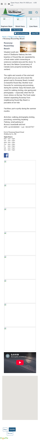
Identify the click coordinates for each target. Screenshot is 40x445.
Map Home (5, 30)
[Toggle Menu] (30, 12)
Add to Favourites (22, 33)
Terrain (10, 433)
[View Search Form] (36, 12)
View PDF (35, 33)
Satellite (12, 429)
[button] (20, 396)
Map (5, 429)
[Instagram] (5, 4)
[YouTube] (9, 4)
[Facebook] (2, 4)
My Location (18, 30)
